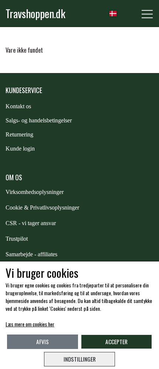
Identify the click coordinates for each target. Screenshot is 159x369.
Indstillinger (80, 359)
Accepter (116, 341)
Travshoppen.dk (35, 13)
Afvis (42, 341)
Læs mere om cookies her (30, 324)
